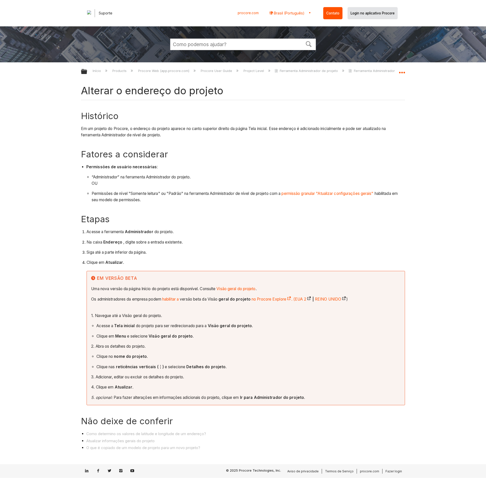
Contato (332, 13)
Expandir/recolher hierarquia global (87, 72)
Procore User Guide (217, 71)
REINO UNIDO (328, 299)
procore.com (248, 13)
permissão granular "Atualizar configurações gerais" (327, 193)
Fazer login (394, 471)
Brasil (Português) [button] (289, 13)
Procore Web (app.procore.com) (164, 71)
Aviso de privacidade (303, 471)
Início (97, 71)
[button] (309, 43)
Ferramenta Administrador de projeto (309, 71)
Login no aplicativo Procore (373, 13)
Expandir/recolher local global (402, 70)
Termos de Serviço (339, 471)
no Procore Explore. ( (273, 299)
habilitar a (171, 299)
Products (120, 71)
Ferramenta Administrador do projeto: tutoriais (390, 71)
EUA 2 (300, 299)
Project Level (254, 71)
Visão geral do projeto (235, 288)
